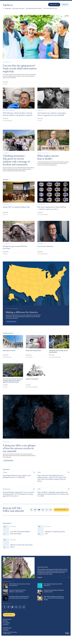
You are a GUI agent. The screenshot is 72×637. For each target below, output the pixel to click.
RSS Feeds (5, 621)
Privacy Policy (6, 629)
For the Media (6, 623)
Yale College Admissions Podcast (34, 8)
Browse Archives (7, 619)
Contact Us (5, 624)
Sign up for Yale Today (60, 509)
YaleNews (8, 5)
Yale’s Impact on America (18, 8)
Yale (67, 633)
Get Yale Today (8, 614)
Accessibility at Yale (7, 627)
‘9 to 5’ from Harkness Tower (50, 8)
